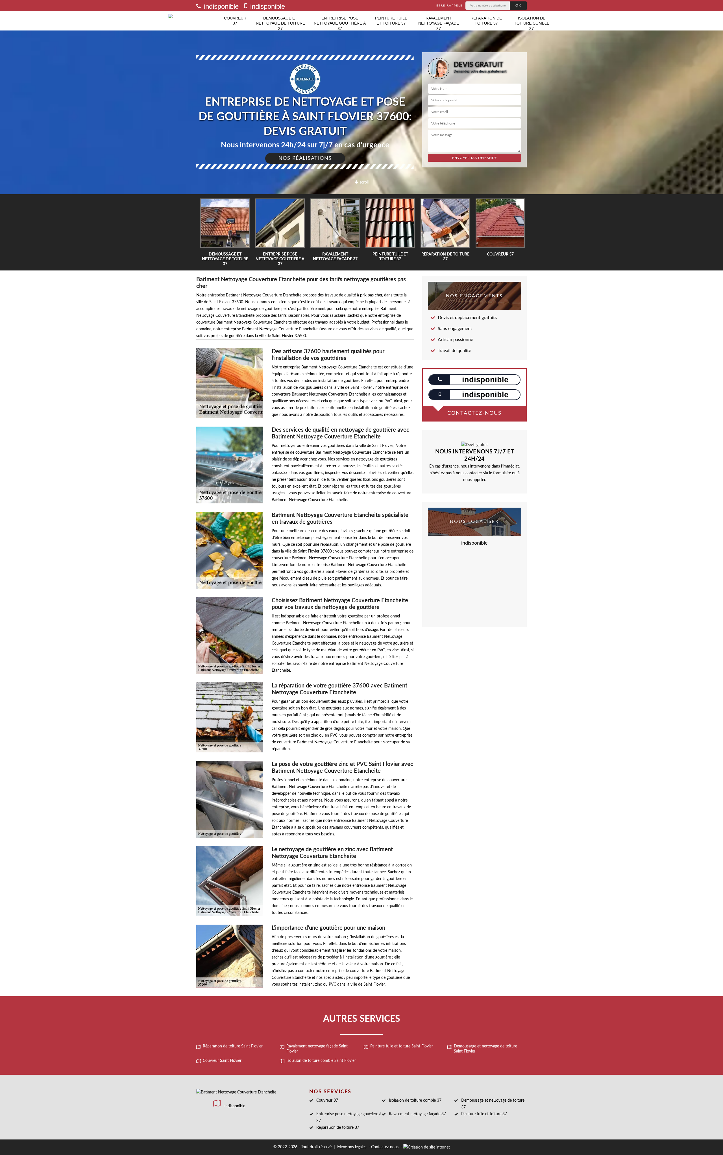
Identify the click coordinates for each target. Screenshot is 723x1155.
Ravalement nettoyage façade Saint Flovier (317, 1048)
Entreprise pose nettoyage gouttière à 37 (340, 23)
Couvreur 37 (235, 20)
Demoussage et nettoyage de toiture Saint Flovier (485, 1048)
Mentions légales (351, 1147)
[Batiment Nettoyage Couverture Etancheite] (193, 20)
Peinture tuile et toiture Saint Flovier (401, 1046)
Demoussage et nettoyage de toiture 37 (280, 23)
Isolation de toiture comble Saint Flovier (321, 1061)
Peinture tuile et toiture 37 (391, 20)
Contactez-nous (384, 1147)
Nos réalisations (305, 158)
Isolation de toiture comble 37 (531, 23)
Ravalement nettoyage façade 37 (438, 23)
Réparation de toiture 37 (486, 20)
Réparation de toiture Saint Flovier (233, 1046)
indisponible (220, 6)
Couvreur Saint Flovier (222, 1061)
